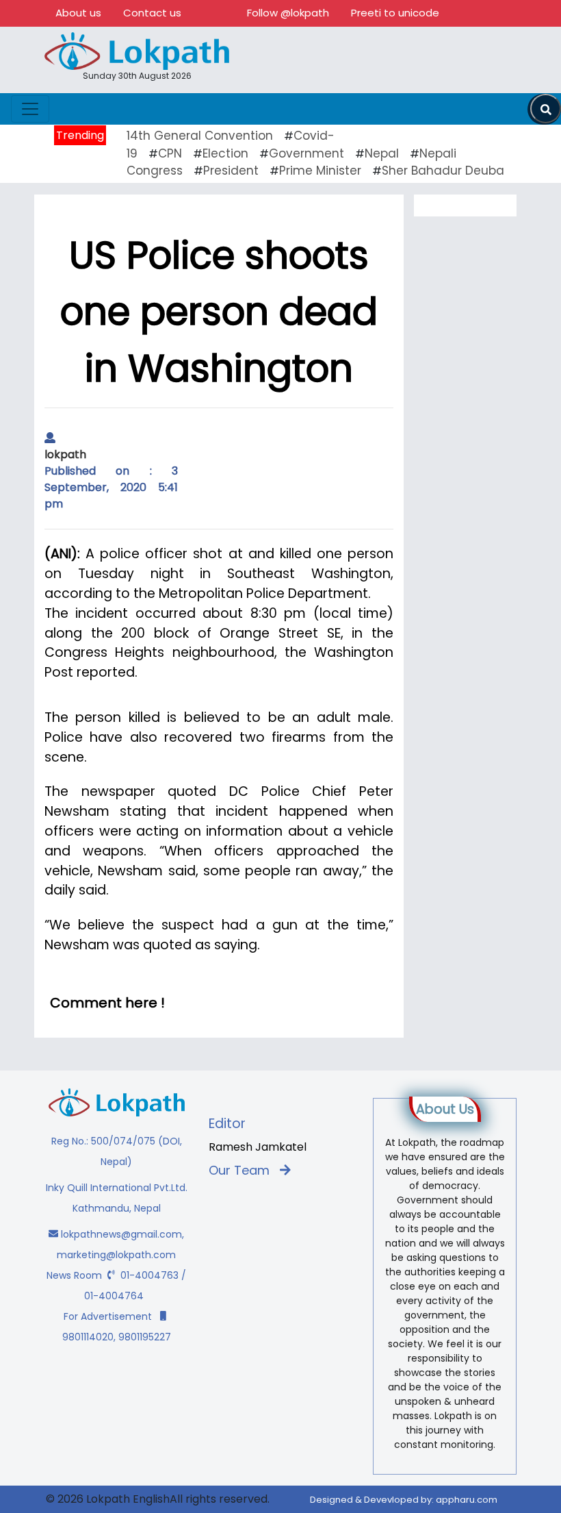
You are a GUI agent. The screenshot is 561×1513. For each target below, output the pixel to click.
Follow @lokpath (288, 12)
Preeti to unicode (395, 12)
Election (225, 153)
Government (306, 153)
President (231, 170)
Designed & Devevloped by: (403, 1499)
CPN (170, 153)
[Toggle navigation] (30, 109)
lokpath (65, 454)
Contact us (152, 12)
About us (78, 12)
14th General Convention (200, 135)
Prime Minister (320, 170)
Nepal (382, 153)
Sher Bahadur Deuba (443, 170)
